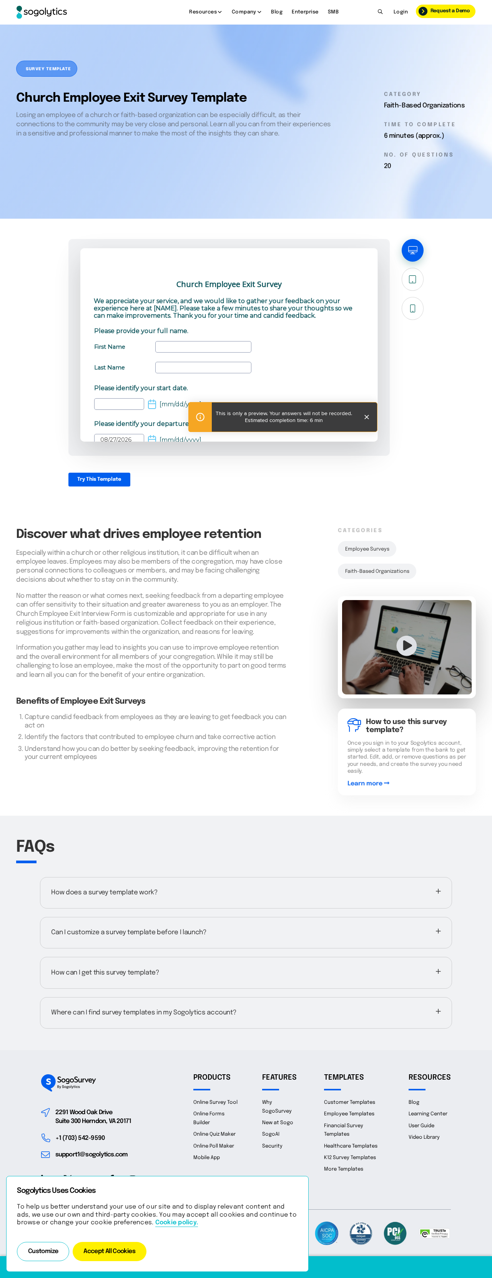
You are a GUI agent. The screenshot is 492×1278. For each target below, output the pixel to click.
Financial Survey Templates (343, 1130)
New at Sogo (277, 1122)
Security (272, 1146)
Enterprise (305, 12)
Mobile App (206, 1157)
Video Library (424, 1137)
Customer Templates (349, 1102)
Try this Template (99, 479)
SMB (333, 12)
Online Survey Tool (215, 1102)
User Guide (421, 1125)
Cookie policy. (176, 1223)
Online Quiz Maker (214, 1134)
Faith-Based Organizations (377, 571)
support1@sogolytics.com (91, 1155)
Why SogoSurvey (277, 1107)
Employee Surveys (367, 549)
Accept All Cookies (109, 1251)
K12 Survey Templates (350, 1157)
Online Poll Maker (213, 1146)
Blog (277, 12)
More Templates (343, 1169)
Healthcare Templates (350, 1146)
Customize (43, 1251)
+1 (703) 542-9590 (80, 1138)
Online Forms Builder (208, 1118)
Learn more (365, 783)
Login (401, 12)
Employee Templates (349, 1113)
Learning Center (428, 1113)
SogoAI (270, 1134)
